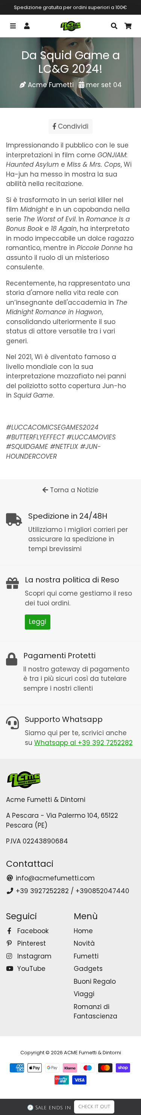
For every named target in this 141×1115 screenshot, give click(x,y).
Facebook (32, 930)
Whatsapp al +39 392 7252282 (83, 742)
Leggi (37, 621)
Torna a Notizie (73, 490)
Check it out (94, 1106)
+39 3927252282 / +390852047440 (71, 890)
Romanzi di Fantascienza (95, 1011)
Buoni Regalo (95, 981)
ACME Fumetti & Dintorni (92, 1052)
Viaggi (84, 993)
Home (83, 930)
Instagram (33, 956)
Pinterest (30, 943)
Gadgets (88, 968)
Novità (84, 943)
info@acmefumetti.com (54, 878)
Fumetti (86, 956)
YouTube (30, 968)
